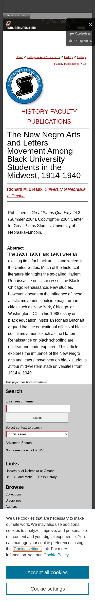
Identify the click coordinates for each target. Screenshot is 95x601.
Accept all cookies (47, 572)
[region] (47, 555)
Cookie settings (28, 549)
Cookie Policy (56, 555)
